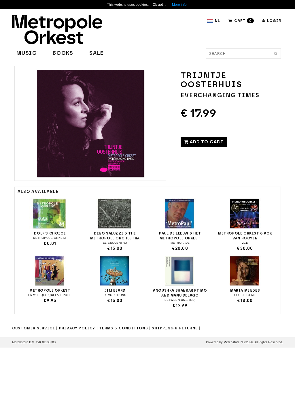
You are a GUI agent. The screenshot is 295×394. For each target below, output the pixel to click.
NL (217, 20)
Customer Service (33, 328)
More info (179, 5)
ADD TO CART (206, 142)
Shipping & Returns (175, 328)
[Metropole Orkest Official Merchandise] (57, 29)
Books (63, 53)
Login (273, 20)
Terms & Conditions (123, 328)
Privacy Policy (77, 328)
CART (242, 20)
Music (26, 53)
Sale (96, 53)
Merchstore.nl (233, 342)
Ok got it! (159, 5)
